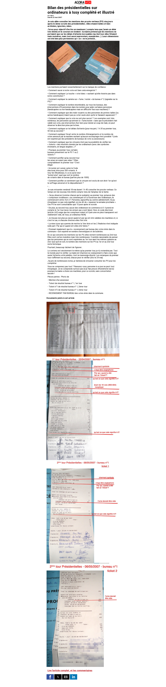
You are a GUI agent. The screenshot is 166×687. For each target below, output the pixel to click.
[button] (50, 677)
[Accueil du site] (83, 4)
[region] (100, 161)
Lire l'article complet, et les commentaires (70, 670)
